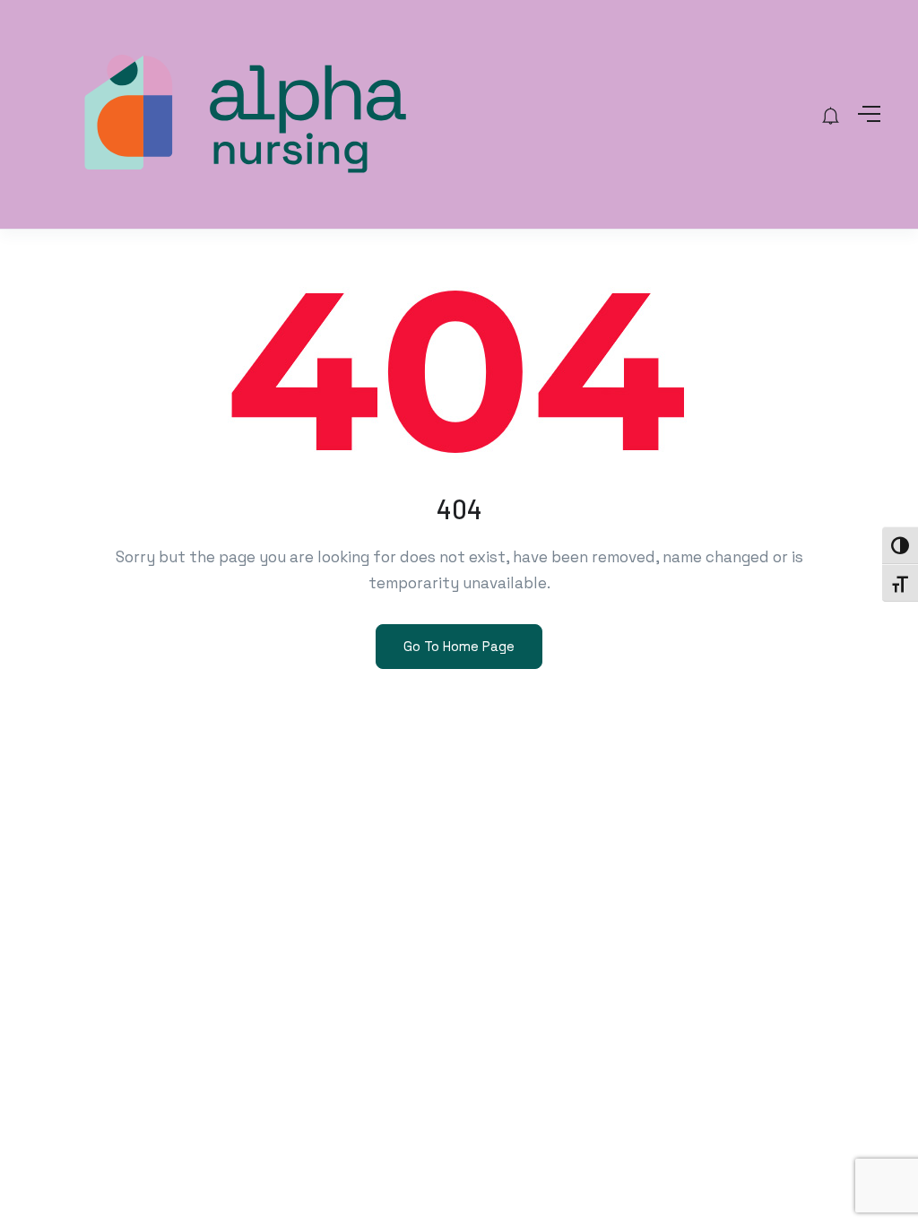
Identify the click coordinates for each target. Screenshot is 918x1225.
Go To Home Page (459, 646)
